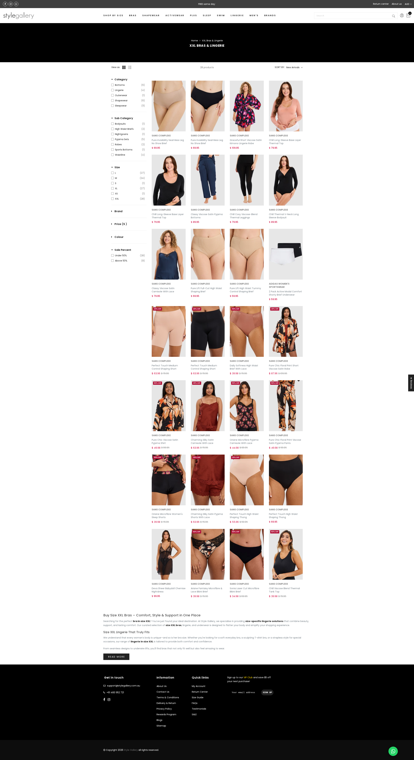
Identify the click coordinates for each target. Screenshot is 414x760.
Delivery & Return (166, 703)
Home (194, 40)
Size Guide (197, 697)
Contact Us (163, 691)
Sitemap (161, 725)
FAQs (194, 703)
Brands (270, 15)
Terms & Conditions (168, 697)
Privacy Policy (164, 708)
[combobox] (356, 15)
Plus (193, 15)
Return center (381, 3)
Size (117, 167)
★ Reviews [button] (411, 383)
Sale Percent (122, 250)
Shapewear (151, 15)
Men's (254, 15)
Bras (133, 15)
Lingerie (237, 15)
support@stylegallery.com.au (123, 685)
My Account (198, 686)
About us (397, 3)
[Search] (394, 15)
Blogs (159, 720)
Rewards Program (166, 714)
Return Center (200, 691)
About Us (162, 686)
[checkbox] (128, 85)
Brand (118, 211)
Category (120, 79)
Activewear (174, 15)
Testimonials (199, 708)
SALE (194, 714)
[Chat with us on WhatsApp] (393, 751)
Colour (119, 237)
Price (120, 224)
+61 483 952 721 (115, 692)
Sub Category (123, 118)
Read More (116, 656)
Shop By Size (113, 15)
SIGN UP (267, 692)
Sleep (207, 15)
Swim (221, 15)
